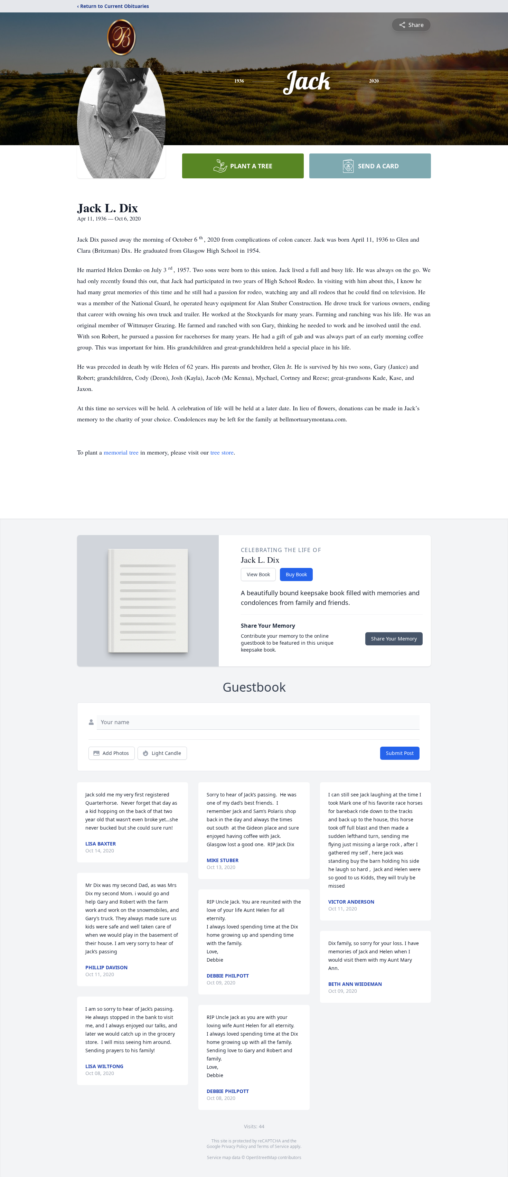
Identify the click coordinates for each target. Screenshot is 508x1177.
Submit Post (400, 753)
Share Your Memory (394, 638)
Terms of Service (273, 1146)
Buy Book (296, 574)
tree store (222, 452)
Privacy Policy (234, 1146)
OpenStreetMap (261, 1157)
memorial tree (121, 452)
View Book (258, 574)
